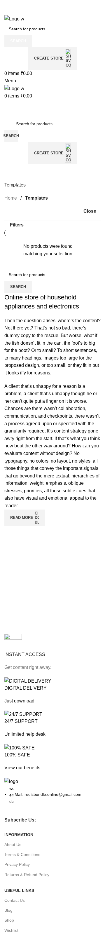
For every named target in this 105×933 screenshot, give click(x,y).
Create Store (49, 58)
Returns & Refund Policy (26, 874)
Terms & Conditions (22, 854)
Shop (9, 920)
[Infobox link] (52, 652)
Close (89, 211)
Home (11, 198)
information (18, 834)
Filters (17, 224)
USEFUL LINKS (19, 890)
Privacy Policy (17, 864)
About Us (12, 844)
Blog (8, 910)
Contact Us (14, 900)
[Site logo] (14, 18)
